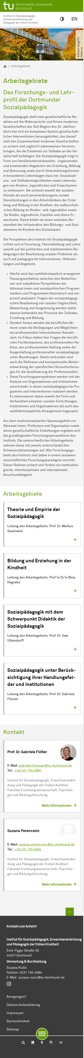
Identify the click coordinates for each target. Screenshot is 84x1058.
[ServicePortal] (51, 1042)
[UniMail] (61, 1042)
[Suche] (23, 1042)
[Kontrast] (62, 19)
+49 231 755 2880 (27, 770)
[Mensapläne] (32, 1042)
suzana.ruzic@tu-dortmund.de (41, 977)
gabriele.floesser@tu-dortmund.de (45, 765)
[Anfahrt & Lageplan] (41, 1042)
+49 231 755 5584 (27, 849)
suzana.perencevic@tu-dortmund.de (47, 844)
